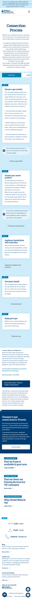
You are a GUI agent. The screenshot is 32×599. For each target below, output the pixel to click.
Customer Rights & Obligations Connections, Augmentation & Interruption (14, 369)
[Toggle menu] (29, 12)
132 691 (21, 524)
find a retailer (12, 153)
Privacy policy (8, 596)
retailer (16, 92)
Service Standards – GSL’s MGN (10, 374)
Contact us (5, 568)
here (24, 49)
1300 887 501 (22, 537)
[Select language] (28, 595)
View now (5, 580)
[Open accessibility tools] (28, 589)
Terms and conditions (21, 596)
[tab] (11, 75)
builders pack (13, 197)
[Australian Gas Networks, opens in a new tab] (7, 587)
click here (20, 405)
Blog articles (5, 552)
